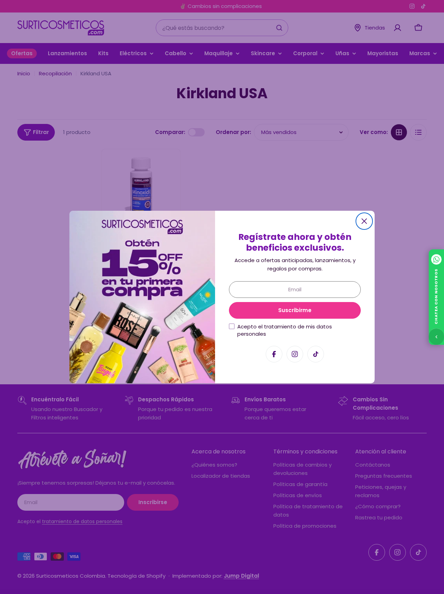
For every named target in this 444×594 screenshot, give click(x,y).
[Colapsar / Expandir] (436, 336)
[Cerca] (364, 221)
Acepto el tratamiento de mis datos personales (284, 330)
